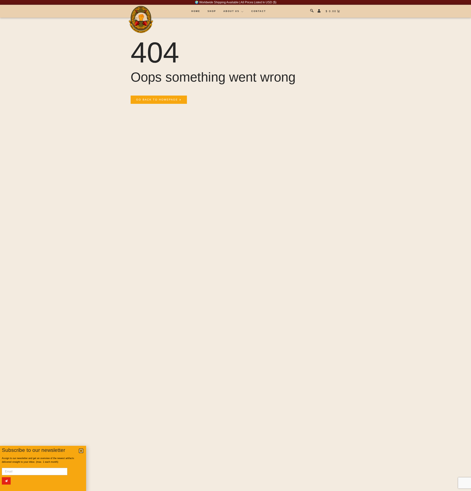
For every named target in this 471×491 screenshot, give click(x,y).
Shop (212, 11)
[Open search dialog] (312, 11)
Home (195, 11)
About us (231, 11)
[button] (81, 450)
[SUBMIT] (6, 481)
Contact (258, 11)
